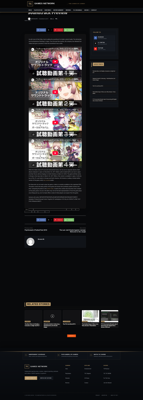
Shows (86, 10)
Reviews (68, 10)
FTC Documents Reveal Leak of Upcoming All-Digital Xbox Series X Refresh (109, 325)
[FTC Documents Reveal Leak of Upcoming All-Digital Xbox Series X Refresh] (109, 316)
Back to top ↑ (114, 395)
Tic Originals (77, 10)
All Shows (86, 378)
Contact (94, 10)
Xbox (30, 10)
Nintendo (48, 10)
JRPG (77, 209)
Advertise (104, 395)
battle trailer (50, 188)
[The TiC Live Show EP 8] (71, 316)
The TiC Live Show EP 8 (98, 86)
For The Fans (107, 378)
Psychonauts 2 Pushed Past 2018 (36, 230)
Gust (73, 209)
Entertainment (58, 10)
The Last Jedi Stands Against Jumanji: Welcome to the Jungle (72, 231)
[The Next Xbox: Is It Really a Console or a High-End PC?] (33, 316)
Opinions (27, 321)
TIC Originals (87, 373)
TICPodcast (106, 368)
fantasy (69, 209)
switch (47, 211)
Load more (71, 335)
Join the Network (108, 382)
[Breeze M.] (29, 19)
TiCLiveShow (66, 321)
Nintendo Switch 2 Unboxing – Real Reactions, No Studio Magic (52, 325)
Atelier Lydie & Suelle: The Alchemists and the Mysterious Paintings (50, 209)
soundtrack (41, 211)
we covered (47, 180)
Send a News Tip (31, 378)
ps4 (36, 211)
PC (33, 211)
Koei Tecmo (28, 211)
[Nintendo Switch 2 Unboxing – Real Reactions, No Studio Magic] (52, 316)
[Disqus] (55, 272)
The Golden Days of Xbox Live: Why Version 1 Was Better (90, 324)
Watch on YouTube (46, 378)
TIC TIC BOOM (107, 373)
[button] (114, 10)
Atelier (31, 209)
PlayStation (68, 373)
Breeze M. (35, 18)
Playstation (38, 10)
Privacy (98, 395)
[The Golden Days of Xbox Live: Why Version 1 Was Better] (90, 316)
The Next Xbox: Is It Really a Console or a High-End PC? (32, 324)
